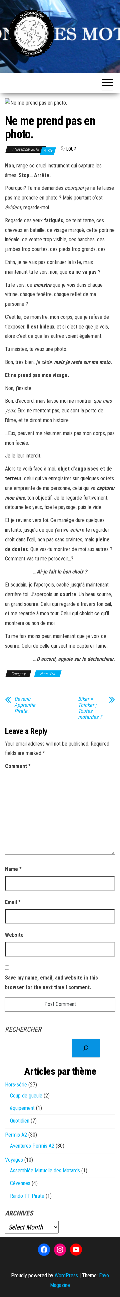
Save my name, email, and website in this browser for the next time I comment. (51, 983)
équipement (22, 1108)
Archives (19, 1213)
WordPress (66, 1275)
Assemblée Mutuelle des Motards (45, 1170)
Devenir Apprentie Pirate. (24, 705)
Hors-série (48, 673)
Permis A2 (16, 1135)
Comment (18, 766)
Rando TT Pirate (27, 1196)
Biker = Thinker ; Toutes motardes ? (90, 708)
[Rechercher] (85, 1048)
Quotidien (19, 1121)
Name (13, 869)
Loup (71, 149)
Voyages (14, 1160)
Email (13, 902)
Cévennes (20, 1183)
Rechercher (23, 1029)
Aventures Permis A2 (32, 1146)
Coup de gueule (26, 1095)
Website (14, 935)
